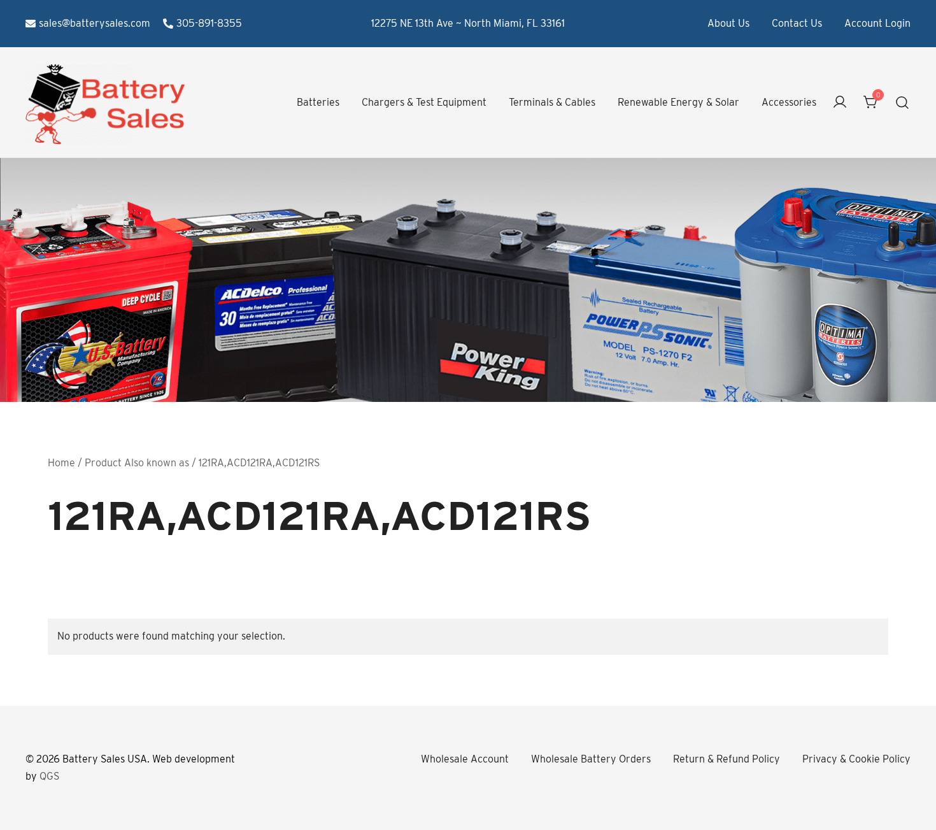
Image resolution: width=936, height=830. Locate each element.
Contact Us (797, 23)
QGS (49, 776)
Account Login (877, 23)
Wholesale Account (465, 759)
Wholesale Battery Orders (591, 759)
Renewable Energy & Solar (678, 102)
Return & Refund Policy (726, 759)
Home (61, 463)
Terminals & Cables (552, 102)
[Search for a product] (903, 102)
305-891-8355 (209, 23)
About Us (728, 23)
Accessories (789, 102)
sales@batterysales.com (94, 23)
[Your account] (839, 102)
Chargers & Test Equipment (424, 102)
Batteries (318, 102)
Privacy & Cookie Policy (856, 759)
